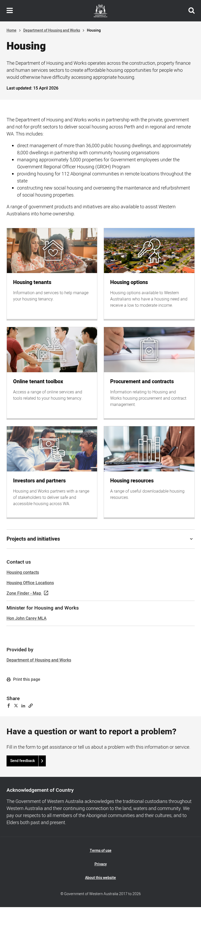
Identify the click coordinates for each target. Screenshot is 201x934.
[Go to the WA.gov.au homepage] (100, 11)
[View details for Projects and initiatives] (191, 539)
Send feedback (22, 761)
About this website (100, 877)
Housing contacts (23, 572)
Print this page (26, 679)
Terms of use (100, 850)
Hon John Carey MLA (27, 618)
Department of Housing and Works (51, 30)
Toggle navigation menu (10, 11)
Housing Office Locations (30, 583)
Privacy (100, 864)
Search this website (191, 11)
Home (11, 30)
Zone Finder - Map (24, 593)
